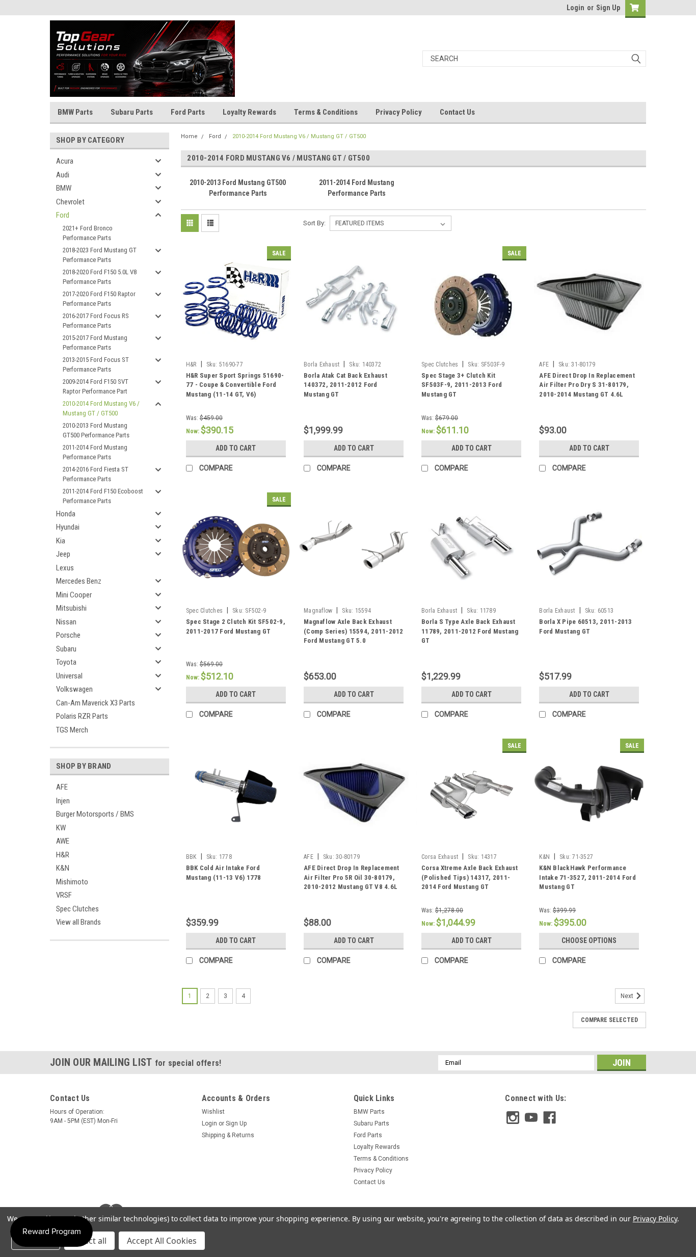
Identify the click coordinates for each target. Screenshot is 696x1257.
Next (628, 996)
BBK (191, 856)
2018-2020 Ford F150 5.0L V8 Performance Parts (100, 277)
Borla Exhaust (321, 364)
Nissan (66, 621)
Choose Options (589, 940)
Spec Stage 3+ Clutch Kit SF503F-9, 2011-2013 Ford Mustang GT (461, 385)
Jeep (63, 554)
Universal (69, 675)
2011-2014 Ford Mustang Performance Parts (95, 452)
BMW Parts (75, 112)
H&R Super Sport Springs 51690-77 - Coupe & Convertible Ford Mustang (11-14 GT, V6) (235, 385)
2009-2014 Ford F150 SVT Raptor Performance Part (95, 387)
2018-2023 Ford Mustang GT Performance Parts (100, 255)
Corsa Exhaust (439, 856)
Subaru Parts (132, 112)
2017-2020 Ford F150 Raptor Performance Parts (99, 299)
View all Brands (78, 922)
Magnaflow (318, 610)
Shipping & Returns (228, 1135)
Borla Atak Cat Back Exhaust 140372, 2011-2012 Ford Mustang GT (345, 385)
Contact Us (457, 112)
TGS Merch (72, 730)
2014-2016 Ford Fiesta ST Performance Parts (95, 474)
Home (189, 136)
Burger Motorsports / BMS (95, 814)
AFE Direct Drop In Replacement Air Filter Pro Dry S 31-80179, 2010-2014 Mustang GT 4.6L (587, 385)
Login (575, 8)
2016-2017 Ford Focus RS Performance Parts (96, 321)
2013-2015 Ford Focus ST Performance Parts (96, 365)
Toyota (66, 662)
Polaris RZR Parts (82, 716)
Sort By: (314, 223)
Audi (62, 174)
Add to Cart (236, 448)
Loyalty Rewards (249, 112)
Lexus (65, 567)
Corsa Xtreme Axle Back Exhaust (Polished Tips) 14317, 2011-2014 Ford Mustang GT (469, 877)
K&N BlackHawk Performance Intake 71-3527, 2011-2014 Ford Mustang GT (587, 877)
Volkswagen (74, 689)
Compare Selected (609, 1020)
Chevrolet (70, 201)
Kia (60, 540)
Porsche (68, 635)
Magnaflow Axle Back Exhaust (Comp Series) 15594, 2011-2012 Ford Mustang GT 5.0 (354, 631)
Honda (65, 513)
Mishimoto (72, 881)
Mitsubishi (71, 608)
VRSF (64, 895)
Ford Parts (188, 112)
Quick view (236, 349)
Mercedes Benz (78, 581)
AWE (62, 841)
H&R (62, 854)
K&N (62, 868)
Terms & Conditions (326, 112)
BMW (63, 188)
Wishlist (213, 1111)
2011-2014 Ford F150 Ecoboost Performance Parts (103, 496)
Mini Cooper (74, 594)
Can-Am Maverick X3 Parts (95, 703)
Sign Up (608, 8)
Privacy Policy (399, 112)
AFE (62, 787)
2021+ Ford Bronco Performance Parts (88, 233)
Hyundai (67, 527)
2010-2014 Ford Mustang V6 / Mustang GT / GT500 (101, 408)
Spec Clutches (77, 908)
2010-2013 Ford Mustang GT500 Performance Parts (96, 430)
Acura (64, 161)
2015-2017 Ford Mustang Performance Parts (95, 343)
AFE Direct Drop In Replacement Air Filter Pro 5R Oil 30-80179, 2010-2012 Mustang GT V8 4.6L (351, 877)
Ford (62, 215)
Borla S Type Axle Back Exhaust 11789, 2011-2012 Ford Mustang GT (469, 631)
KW (61, 827)
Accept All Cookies (162, 1240)
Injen (63, 800)
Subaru (66, 648)
